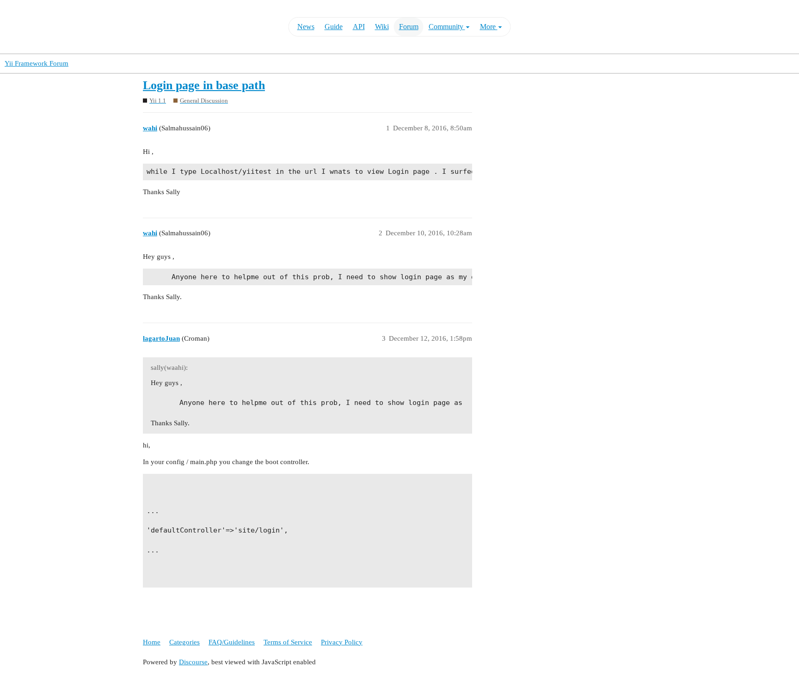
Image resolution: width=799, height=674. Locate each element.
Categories (184, 642)
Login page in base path (204, 85)
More (489, 27)
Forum (408, 27)
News (305, 27)
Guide (334, 27)
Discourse (193, 662)
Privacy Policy (342, 642)
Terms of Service (288, 642)
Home (151, 642)
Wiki (382, 27)
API (359, 27)
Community (447, 27)
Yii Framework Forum (36, 63)
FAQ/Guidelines (232, 642)
